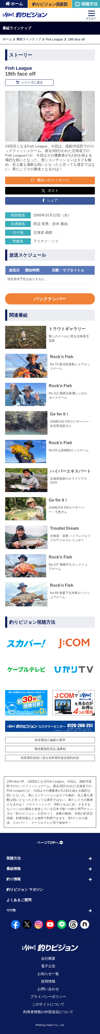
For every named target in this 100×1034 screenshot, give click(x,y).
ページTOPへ (48, 843)
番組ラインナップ (28, 39)
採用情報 (48, 981)
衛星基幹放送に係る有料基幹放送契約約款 (50, 758)
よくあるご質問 (19, 900)
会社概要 (48, 958)
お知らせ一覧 (48, 974)
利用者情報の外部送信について (48, 1012)
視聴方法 (89, 4)
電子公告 (48, 966)
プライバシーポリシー (48, 997)
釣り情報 (13, 879)
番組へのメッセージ (52, 180)
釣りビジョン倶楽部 (49, 4)
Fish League (54, 39)
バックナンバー (50, 298)
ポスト (53, 190)
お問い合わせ (48, 989)
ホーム (17, 4)
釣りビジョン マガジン (24, 889)
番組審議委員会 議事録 (50, 749)
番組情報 (13, 869)
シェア (52, 200)
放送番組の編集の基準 (50, 740)
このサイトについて (48, 1004)
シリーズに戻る (32, 82)
